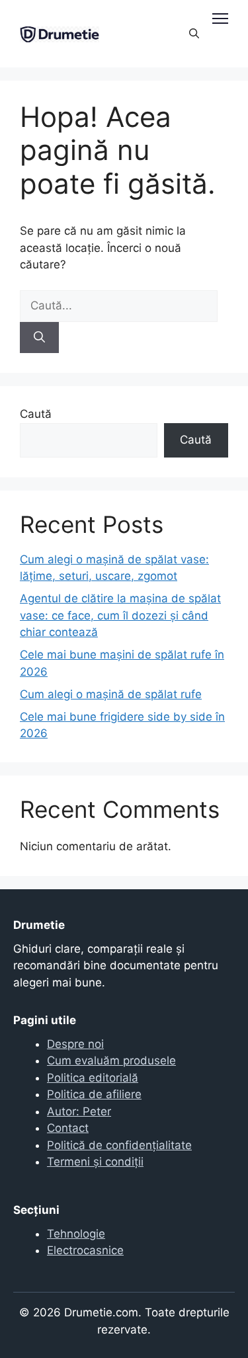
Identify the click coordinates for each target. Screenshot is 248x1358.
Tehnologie (76, 1233)
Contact (68, 1128)
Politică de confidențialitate (119, 1145)
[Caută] (39, 338)
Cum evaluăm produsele (111, 1060)
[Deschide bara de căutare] (194, 34)
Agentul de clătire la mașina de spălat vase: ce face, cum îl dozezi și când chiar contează (120, 615)
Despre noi (75, 1044)
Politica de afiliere (94, 1094)
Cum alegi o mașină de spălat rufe (111, 694)
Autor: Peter (79, 1111)
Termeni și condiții (95, 1161)
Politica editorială (92, 1077)
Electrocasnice (85, 1250)
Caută (36, 413)
